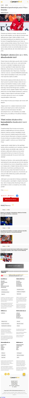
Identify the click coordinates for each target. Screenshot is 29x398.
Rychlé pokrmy (19, 317)
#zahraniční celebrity (6, 325)
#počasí (3, 357)
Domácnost (3, 344)
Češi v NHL (11, 271)
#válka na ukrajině (21, 291)
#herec (3, 353)
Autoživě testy (4, 282)
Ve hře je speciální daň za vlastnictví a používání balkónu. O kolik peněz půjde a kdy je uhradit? (21, 305)
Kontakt (14, 381)
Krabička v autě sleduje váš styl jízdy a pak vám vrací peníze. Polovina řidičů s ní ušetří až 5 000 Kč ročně (7, 299)
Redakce (14, 382)
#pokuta (19, 293)
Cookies (14, 384)
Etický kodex (14, 385)
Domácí (18, 281)
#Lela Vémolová (5, 323)
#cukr (18, 325)
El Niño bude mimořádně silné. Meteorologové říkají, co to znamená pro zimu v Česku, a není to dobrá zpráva (7, 362)
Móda (2, 348)
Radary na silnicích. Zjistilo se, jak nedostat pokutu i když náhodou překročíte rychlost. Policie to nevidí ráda (21, 300)
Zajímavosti (3, 287)
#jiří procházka (20, 355)
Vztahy (2, 349)
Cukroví (18, 312)
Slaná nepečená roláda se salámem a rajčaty (21, 333)
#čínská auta (4, 289)
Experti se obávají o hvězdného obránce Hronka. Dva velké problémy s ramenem (13, 213)
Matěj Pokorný (4, 12)
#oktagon (19, 353)
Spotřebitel (19, 284)
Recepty (18, 316)
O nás (14, 386)
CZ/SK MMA (19, 345)
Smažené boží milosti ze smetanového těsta (21, 330)
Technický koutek (5, 285)
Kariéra (15, 383)
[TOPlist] (2, 397)
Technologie (19, 285)
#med (18, 321)
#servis (3, 294)
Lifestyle (3, 347)
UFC (17, 348)
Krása (2, 345)
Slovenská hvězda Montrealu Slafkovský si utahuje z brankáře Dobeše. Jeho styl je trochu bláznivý (14, 249)
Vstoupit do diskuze (11, 199)
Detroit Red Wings (17, 271)
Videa (17, 347)
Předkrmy (18, 315)
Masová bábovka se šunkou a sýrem (20, 336)
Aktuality (3, 281)
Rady (2, 284)
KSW (17, 349)
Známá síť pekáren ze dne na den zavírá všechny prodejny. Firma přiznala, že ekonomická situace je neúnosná (7, 368)
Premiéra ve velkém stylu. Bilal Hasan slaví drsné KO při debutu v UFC (21, 368)
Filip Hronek (25, 271)
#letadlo (3, 355)
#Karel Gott (4, 321)
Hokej (6, 5)
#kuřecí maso (20, 323)
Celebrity (3, 312)
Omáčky (18, 314)
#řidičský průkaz (5, 292)
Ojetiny (2, 283)
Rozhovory (18, 283)
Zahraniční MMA (19, 344)
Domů (2, 5)
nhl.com (6, 190)
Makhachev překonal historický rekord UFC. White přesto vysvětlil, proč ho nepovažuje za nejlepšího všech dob (20, 363)
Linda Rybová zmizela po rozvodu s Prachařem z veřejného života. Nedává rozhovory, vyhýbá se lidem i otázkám (6, 331)
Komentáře (19, 282)
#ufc (18, 357)
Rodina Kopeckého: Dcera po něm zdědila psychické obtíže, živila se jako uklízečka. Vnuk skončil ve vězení (7, 337)
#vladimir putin (20, 289)
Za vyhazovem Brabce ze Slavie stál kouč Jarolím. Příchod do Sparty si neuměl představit (14, 231)
